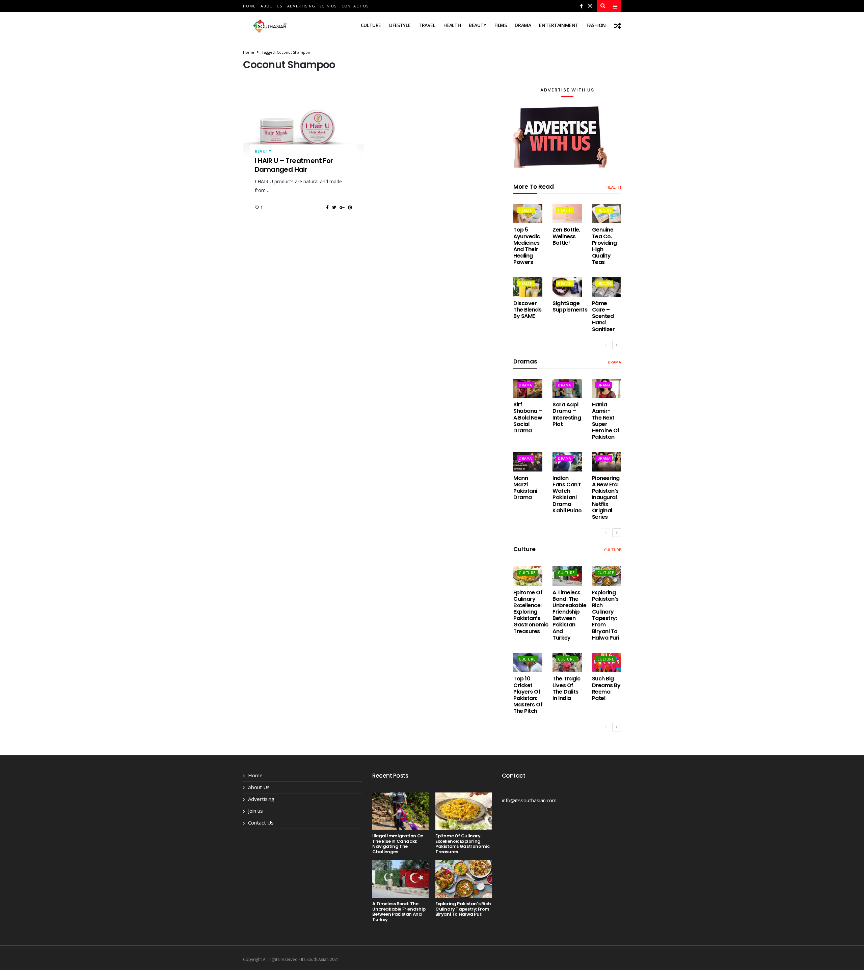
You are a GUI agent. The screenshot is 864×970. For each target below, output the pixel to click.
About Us (271, 5)
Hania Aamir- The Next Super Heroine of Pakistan (606, 421)
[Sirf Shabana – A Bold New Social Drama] (527, 388)
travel (426, 25)
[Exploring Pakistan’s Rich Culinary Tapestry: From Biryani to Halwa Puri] (606, 576)
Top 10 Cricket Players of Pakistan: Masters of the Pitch (527, 695)
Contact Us (355, 5)
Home (249, 5)
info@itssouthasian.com (529, 800)
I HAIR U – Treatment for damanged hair (294, 165)
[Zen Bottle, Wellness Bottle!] (567, 213)
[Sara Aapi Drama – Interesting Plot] (567, 388)
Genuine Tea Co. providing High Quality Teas (604, 246)
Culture (371, 25)
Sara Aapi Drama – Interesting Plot (566, 414)
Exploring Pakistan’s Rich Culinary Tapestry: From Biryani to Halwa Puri (605, 615)
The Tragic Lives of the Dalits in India (566, 688)
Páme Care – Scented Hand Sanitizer (603, 316)
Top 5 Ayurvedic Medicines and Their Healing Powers (526, 246)
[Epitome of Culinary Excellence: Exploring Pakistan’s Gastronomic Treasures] (527, 576)
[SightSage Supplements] (567, 286)
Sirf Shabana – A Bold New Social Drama (527, 417)
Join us (328, 5)
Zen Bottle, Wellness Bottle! (566, 236)
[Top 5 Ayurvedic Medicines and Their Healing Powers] (527, 213)
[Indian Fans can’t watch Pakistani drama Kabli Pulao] (567, 461)
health (452, 25)
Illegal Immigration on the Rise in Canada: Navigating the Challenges (397, 844)
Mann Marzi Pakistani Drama (525, 488)
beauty (477, 25)
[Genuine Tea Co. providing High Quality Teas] (606, 213)
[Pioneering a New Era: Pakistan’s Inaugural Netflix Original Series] (606, 461)
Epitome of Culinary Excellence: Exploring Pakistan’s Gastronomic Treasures (530, 612)
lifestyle (399, 25)
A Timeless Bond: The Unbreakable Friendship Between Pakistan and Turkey (569, 615)
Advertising (301, 5)
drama (523, 25)
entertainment (558, 25)
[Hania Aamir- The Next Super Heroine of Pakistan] (606, 388)
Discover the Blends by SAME (527, 309)
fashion (596, 25)
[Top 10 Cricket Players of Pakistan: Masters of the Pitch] (527, 662)
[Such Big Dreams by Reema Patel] (606, 662)
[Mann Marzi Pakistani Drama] (527, 461)
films (500, 25)
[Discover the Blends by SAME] (527, 286)
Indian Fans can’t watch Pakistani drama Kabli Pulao (567, 494)
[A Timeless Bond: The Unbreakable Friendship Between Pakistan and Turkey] (567, 576)
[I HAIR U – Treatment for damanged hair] (303, 127)
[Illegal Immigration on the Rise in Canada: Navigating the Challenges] (400, 811)
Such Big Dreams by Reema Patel (606, 688)
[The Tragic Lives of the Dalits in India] (567, 662)
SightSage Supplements (569, 306)
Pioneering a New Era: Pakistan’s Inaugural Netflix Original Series (606, 497)
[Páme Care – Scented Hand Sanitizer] (606, 286)
